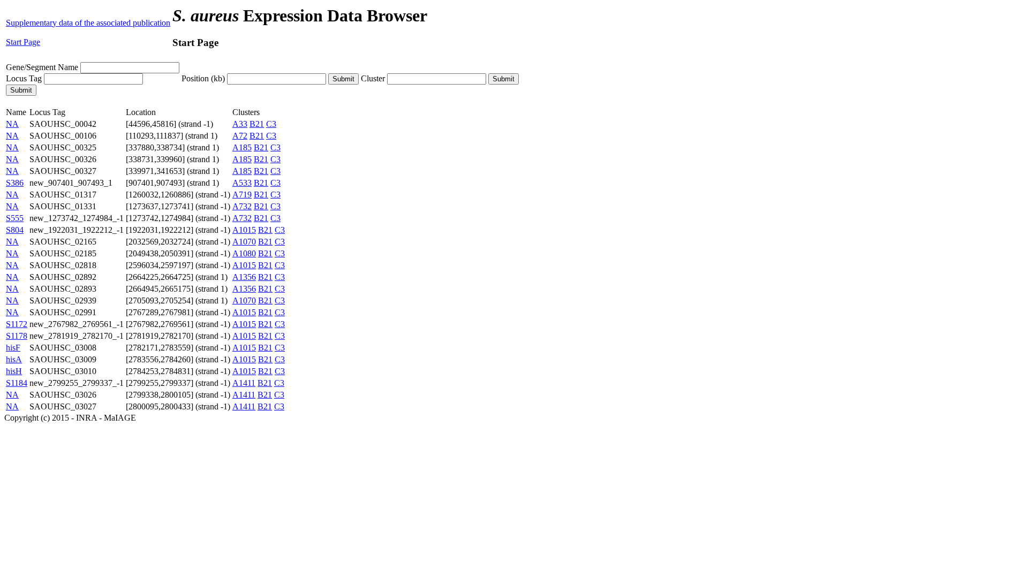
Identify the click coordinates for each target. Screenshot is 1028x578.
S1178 (16, 335)
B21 (257, 123)
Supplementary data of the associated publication (88, 22)
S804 (15, 229)
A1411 (243, 382)
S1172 (16, 324)
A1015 (244, 229)
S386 (15, 182)
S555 (15, 218)
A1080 (244, 253)
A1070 (244, 241)
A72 (239, 135)
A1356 (244, 277)
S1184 (16, 382)
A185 (242, 147)
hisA (14, 359)
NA (12, 123)
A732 (242, 206)
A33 (239, 123)
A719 (242, 194)
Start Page (23, 42)
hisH (14, 371)
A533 (242, 182)
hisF (13, 347)
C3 (271, 123)
